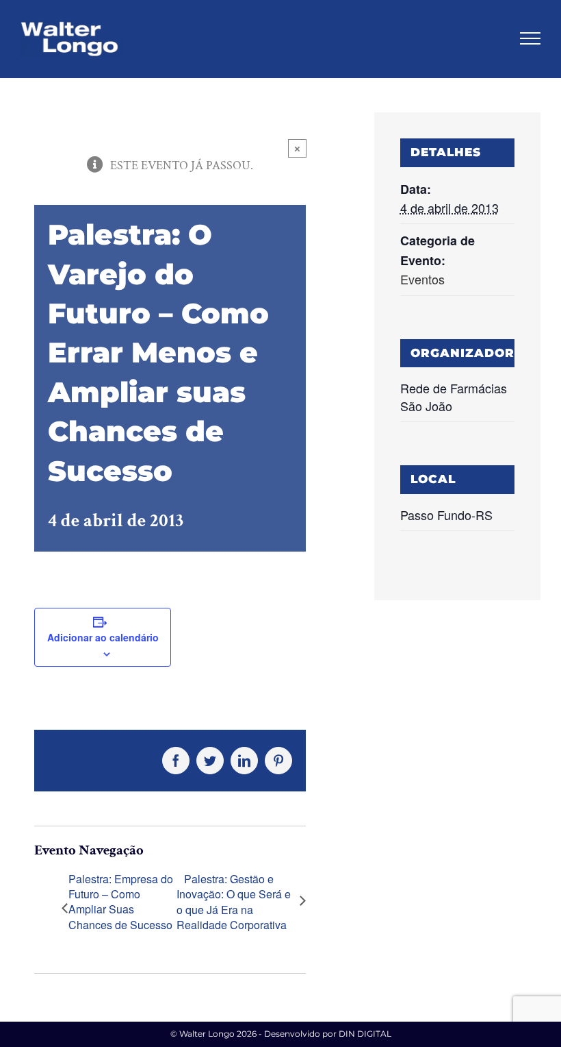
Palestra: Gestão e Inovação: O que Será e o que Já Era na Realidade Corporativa (234, 902)
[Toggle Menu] (530, 38)
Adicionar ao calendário (103, 637)
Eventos (422, 279)
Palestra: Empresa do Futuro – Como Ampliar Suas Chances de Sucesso (120, 902)
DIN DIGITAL (365, 1033)
